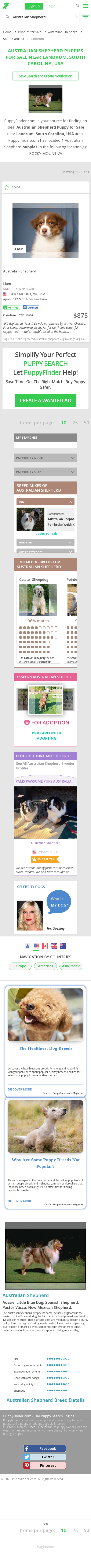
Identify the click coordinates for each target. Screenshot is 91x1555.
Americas (45, 966)
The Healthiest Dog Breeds (45, 1048)
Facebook (48, 1448)
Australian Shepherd (62, 32)
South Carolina (13, 39)
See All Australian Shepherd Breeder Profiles (45, 765)
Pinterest (48, 1465)
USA (5, 294)
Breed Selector (37, 1427)
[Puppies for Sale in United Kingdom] (54, 946)
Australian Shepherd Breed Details (46, 1400)
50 (86, 423)
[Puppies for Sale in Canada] (45, 946)
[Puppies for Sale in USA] (37, 946)
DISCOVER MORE (20, 1089)
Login (51, 6)
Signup (34, 6)
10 (63, 423)
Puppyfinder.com (14, 1420)
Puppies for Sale (29, 32)
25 (75, 423)
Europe (20, 966)
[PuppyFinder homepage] (6, 6)
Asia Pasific (71, 966)
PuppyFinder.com (17, 1416)
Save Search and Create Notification (45, 76)
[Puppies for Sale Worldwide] (27, 946)
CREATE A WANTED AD (45, 400)
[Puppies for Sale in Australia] (63, 946)
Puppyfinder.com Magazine (68, 1093)
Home (7, 32)
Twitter (47, 1456)
